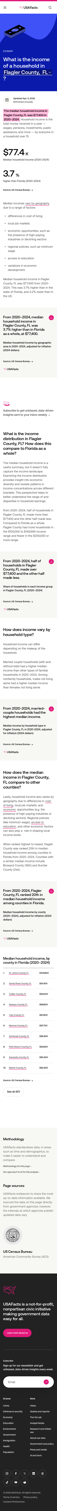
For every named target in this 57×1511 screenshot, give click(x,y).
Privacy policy (30, 1497)
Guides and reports (40, 1411)
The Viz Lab (36, 1417)
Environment (9, 1429)
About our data (37, 1438)
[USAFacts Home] (28, 7)
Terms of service (11, 1497)
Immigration (9, 1440)
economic (9, 809)
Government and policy (42, 1444)
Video (33, 1405)
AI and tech (36, 1455)
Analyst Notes (37, 1423)
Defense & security (12, 1411)
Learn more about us (17, 1333)
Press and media (38, 1449)
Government (9, 1434)
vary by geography (37, 203)
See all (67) (13, 1091)
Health (6, 1446)
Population (8, 1452)
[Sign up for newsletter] (46, 1381)
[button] (27, 72)
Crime (6, 1405)
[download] (51, 317)
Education (8, 1423)
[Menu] (5, 8)
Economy (8, 51)
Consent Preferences (14, 1501)
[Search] (50, 7)
